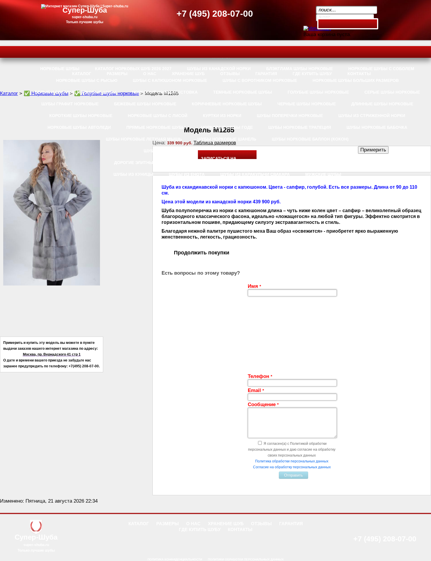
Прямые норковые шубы (156, 127)
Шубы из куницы (133, 174)
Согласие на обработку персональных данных (292, 467)
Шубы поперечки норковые (290, 115)
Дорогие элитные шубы (142, 162)
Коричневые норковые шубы (227, 104)
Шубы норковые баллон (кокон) (310, 139)
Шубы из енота (187, 174)
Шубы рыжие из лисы (285, 150)
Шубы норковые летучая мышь (144, 139)
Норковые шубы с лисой (157, 115)
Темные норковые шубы (242, 92)
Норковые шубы (59, 68)
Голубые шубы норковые (318, 92)
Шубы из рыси (259, 162)
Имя (254, 286)
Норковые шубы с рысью (86, 80)
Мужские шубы (323, 174)
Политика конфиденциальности (174, 559)
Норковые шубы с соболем (381, 68)
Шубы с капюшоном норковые (170, 80)
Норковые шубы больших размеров (356, 80)
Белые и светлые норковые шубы (75, 92)
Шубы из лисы (161, 150)
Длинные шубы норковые (382, 104)
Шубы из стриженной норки (371, 115)
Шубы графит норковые (70, 104)
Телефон (260, 376)
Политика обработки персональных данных (291, 461)
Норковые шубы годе (227, 127)
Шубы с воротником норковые (260, 80)
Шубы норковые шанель (226, 139)
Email (256, 390)
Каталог (9, 93)
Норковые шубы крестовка (165, 92)
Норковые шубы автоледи (79, 127)
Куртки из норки (222, 115)
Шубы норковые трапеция (299, 127)
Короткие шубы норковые (80, 115)
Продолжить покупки (201, 253)
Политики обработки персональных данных (246, 559)
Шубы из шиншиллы (316, 162)
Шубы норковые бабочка (377, 127)
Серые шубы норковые (392, 92)
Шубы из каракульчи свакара (255, 174)
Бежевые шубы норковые (145, 104)
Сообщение (263, 404)
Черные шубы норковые (306, 104)
